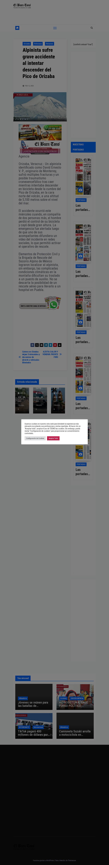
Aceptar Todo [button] (53, 438)
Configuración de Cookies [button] (35, 438)
